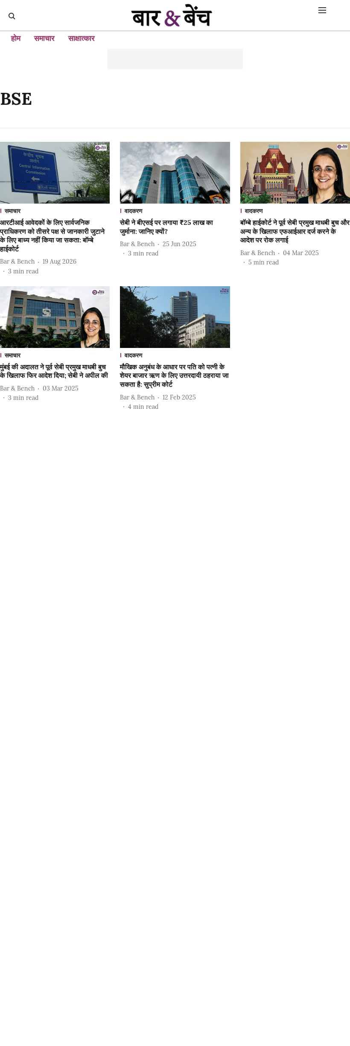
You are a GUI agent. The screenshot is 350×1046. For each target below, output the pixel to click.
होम (15, 38)
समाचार (44, 38)
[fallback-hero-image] (55, 173)
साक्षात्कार (81, 38)
